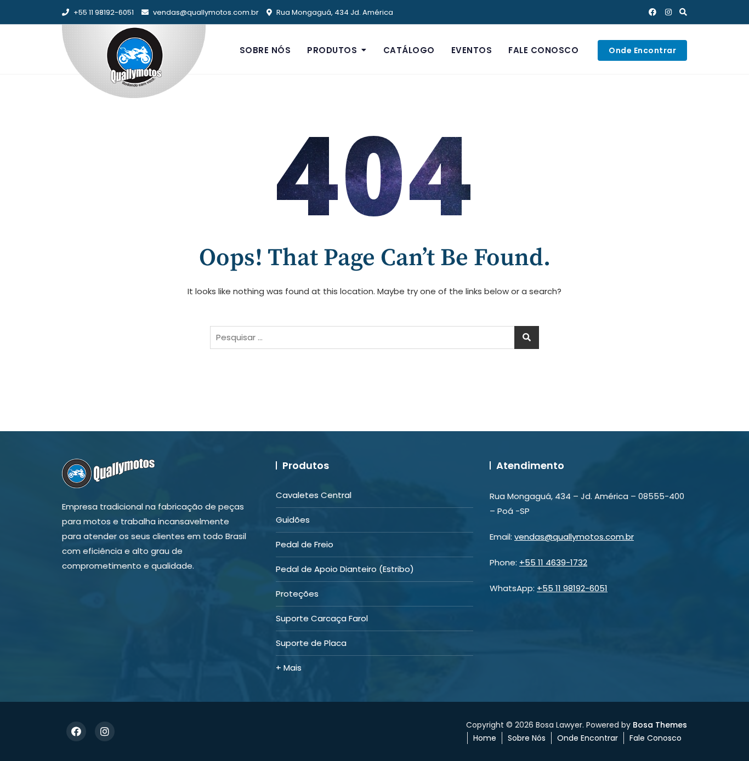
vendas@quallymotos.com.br (206, 12)
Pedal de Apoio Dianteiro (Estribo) (345, 569)
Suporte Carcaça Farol (322, 618)
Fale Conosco (543, 50)
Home (484, 738)
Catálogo (409, 50)
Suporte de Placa (311, 643)
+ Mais (289, 667)
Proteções (297, 593)
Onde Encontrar (642, 50)
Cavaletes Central (313, 495)
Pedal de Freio (304, 544)
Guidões (293, 519)
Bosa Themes (660, 724)
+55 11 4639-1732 (553, 562)
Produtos (332, 50)
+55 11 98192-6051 (103, 12)
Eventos (471, 50)
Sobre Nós (265, 50)
